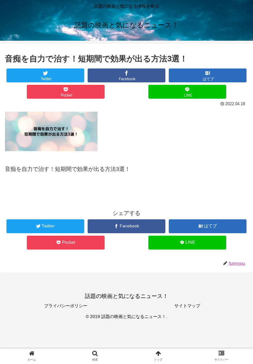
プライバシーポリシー (65, 305)
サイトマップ (187, 305)
